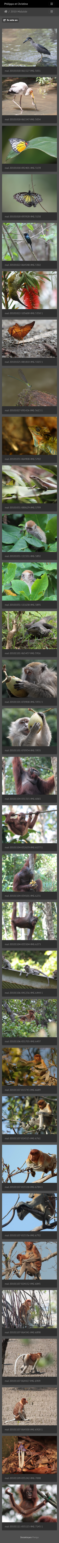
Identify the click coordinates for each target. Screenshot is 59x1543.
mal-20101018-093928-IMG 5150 (23, 216)
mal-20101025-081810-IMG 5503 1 (24, 361)
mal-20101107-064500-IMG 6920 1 (24, 1429)
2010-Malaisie (19, 11)
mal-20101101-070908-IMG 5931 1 (24, 701)
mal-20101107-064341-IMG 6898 (23, 1332)
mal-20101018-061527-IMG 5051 (23, 70)
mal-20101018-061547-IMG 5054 (23, 119)
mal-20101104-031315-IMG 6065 (23, 798)
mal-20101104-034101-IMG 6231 (23, 895)
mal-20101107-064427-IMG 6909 (22, 1380)
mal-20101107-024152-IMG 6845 (23, 1283)
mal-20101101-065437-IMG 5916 (23, 653)
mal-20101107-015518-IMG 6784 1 (24, 1187)
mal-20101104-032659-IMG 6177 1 (24, 847)
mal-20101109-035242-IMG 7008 (23, 1478)
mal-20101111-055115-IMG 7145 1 (24, 1526)
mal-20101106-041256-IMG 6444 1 (24, 992)
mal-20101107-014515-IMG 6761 (23, 1138)
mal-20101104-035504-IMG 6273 (23, 944)
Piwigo (35, 1537)
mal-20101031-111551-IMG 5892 (23, 556)
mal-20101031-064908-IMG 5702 (23, 459)
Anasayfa (5, 11)
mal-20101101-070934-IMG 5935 (23, 750)
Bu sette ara (11, 20)
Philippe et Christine (16, 4)
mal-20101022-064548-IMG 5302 (23, 264)
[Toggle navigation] (52, 4)
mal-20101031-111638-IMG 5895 (23, 604)
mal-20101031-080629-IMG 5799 (23, 507)
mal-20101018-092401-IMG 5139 (23, 167)
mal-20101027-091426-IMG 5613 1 (24, 410)
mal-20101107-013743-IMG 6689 (23, 1089)
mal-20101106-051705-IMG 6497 (23, 1041)
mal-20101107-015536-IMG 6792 (23, 1235)
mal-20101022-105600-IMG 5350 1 (24, 313)
